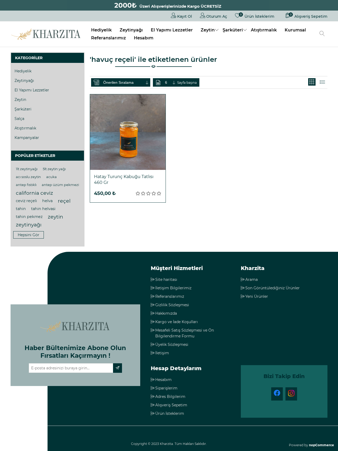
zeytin (55, 216)
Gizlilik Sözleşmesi (172, 305)
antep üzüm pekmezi (60, 185)
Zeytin (208, 29)
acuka (51, 177)
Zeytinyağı (131, 29)
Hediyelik (101, 29)
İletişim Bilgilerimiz (173, 288)
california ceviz (34, 193)
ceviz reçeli (26, 200)
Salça (19, 118)
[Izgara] (312, 82)
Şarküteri (233, 29)
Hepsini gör (28, 235)
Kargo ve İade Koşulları (176, 321)
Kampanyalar (27, 137)
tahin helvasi (43, 208)
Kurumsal (295, 29)
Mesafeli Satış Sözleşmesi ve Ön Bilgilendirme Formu (184, 333)
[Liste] (322, 82)
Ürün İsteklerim (169, 413)
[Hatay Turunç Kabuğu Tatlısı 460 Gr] (128, 132)
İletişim (162, 353)
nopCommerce (321, 445)
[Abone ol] (117, 368)
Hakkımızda (166, 313)
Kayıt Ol (184, 16)
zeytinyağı (28, 224)
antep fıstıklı (26, 185)
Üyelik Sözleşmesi (171, 344)
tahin (21, 208)
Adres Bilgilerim (170, 396)
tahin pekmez (29, 216)
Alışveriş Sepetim (171, 405)
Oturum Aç (216, 16)
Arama (251, 279)
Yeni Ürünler (256, 296)
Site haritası (166, 279)
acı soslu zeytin (28, 177)
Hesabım (143, 37)
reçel (64, 201)
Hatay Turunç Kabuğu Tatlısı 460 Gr (123, 179)
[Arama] (322, 34)
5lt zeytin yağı (54, 169)
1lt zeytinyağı (26, 169)
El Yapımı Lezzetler (172, 29)
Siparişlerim (166, 388)
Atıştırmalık (264, 29)
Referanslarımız (108, 37)
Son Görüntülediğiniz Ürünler (272, 288)
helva (47, 200)
